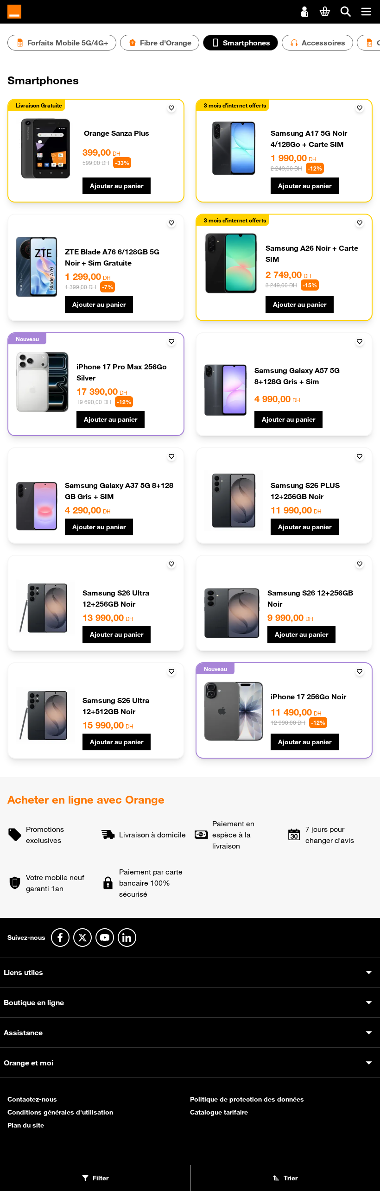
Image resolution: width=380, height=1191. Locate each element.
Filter (100, 1178)
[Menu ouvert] (366, 11)
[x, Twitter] (82, 937)
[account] (304, 10)
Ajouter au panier (116, 186)
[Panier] (325, 11)
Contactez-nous (32, 1099)
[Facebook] (60, 937)
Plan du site (25, 1125)
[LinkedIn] (127, 937)
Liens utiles (23, 972)
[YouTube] (104, 937)
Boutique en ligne (34, 1002)
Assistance (23, 1032)
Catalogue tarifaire (219, 1112)
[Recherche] (345, 11)
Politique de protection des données (247, 1099)
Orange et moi (28, 1062)
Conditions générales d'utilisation (60, 1112)
